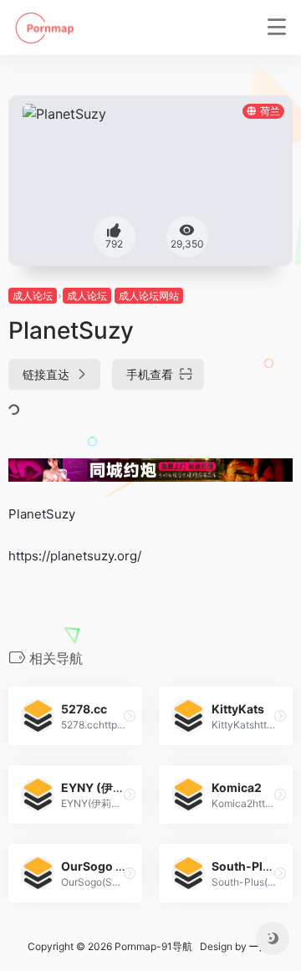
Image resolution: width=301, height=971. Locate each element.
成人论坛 (33, 295)
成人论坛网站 (149, 295)
